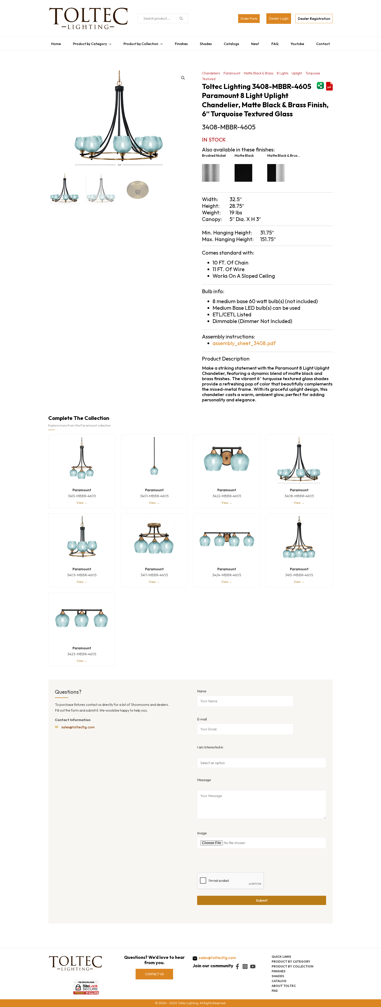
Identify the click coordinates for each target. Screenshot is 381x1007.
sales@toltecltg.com (78, 725)
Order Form (249, 19)
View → (82, 501)
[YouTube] (253, 966)
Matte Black (244, 153)
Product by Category (88, 42)
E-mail (202, 717)
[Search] (181, 18)
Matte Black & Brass (258, 71)
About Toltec (284, 986)
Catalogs (231, 42)
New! (256, 42)
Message (204, 777)
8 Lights (282, 71)
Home (53, 42)
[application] (107, 42)
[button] (183, 76)
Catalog (279, 981)
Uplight (297, 71)
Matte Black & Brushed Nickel (283, 153)
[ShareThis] (320, 82)
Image (202, 831)
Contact (326, 42)
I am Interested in (210, 745)
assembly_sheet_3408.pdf (244, 341)
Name (201, 689)
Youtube (299, 42)
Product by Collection (139, 42)
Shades (205, 42)
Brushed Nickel (214, 153)
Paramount (231, 71)
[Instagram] (245, 966)
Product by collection (292, 966)
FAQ (276, 42)
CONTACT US (154, 974)
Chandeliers (211, 71)
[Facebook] (237, 966)
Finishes (180, 42)
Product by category (291, 961)
